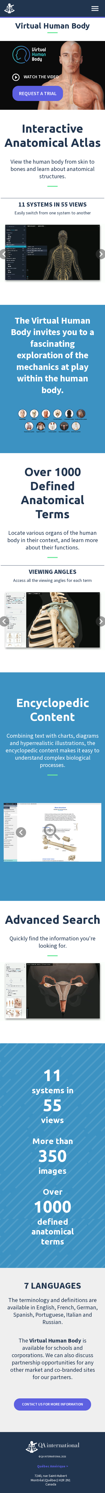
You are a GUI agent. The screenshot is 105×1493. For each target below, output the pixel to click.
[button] (8, 237)
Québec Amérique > (52, 1466)
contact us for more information (52, 1404)
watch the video (35, 77)
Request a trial (38, 93)
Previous (21, 832)
